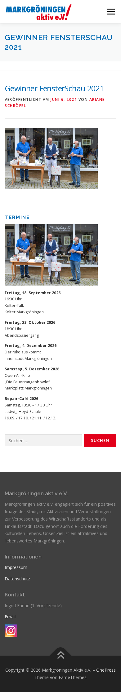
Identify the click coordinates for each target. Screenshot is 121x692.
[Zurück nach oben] (61, 656)
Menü (110, 11)
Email (10, 617)
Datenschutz (17, 579)
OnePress (106, 670)
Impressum (16, 567)
